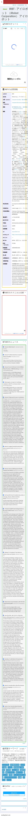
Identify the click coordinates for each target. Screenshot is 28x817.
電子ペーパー (19, 772)
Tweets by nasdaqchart (14, 795)
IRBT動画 (4, 809)
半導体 (10, 775)
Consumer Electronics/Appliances (20, 102)
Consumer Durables (16, 99)
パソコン (10, 767)
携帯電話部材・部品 (19, 767)
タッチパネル (5, 764)
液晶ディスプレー (10, 772)
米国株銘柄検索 (20, 5)
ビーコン (9, 780)
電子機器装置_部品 (16, 107)
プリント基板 (15, 770)
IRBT (26, 5)
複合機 (19, 777)
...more (23, 743)
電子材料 (8, 770)
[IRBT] (12, 793)
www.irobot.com (16, 231)
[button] (1, 2)
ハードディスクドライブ (11, 777)
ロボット (21, 111)
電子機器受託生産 (14, 764)
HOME (15, 5)
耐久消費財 (24, 99)
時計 (3, 770)
